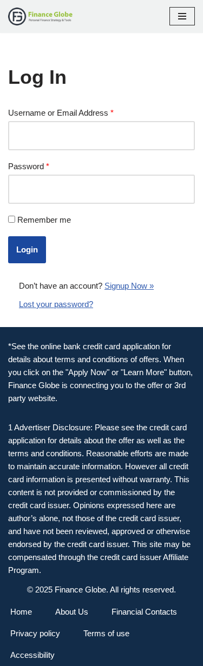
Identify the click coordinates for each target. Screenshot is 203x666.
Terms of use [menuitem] (106, 633)
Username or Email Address (61, 112)
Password (28, 166)
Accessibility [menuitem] (32, 655)
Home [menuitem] (21, 611)
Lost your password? (56, 304)
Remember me (44, 219)
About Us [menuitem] (71, 611)
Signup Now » (129, 285)
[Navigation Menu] (182, 16)
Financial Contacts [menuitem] (144, 611)
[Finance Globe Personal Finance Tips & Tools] (40, 16)
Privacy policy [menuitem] (35, 633)
